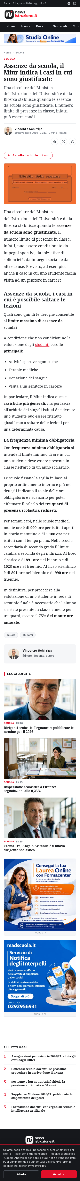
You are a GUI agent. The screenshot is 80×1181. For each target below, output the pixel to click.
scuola (11, 635)
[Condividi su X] (63, 141)
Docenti (41, 26)
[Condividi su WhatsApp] (72, 141)
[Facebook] (69, 3)
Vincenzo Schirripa (28, 129)
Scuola (25, 26)
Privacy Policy (37, 1165)
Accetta (58, 1174)
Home (11, 26)
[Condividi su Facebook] (54, 141)
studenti (42, 344)
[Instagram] (74, 3)
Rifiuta (21, 1174)
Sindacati (60, 26)
